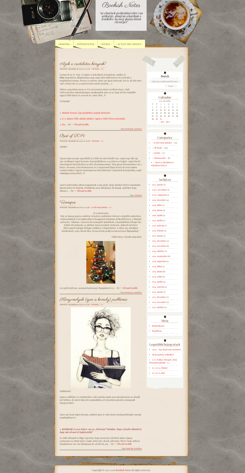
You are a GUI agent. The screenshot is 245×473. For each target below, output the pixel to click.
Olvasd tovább (81, 124)
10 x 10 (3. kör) (158, 372)
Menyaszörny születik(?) (163, 354)
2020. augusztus (159, 194)
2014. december (159, 240)
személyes (138, 129)
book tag (129, 448)
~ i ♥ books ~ (95, 69)
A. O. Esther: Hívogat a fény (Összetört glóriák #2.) (163, 361)
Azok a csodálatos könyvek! (83, 64)
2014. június (157, 271)
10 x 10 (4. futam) (159, 367)
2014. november (159, 245)
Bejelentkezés (158, 325)
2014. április (157, 281)
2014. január (157, 291)
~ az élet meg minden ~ (129, 44)
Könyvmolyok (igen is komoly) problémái (93, 300)
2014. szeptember (160, 256)
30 (157, 119)
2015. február (158, 230)
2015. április (157, 220)
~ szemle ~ (157, 152)
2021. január (157, 184)
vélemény (138, 195)
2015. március (158, 225)
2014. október (158, 251)
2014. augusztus (159, 261)
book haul (129, 129)
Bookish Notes (121, 5)
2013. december (159, 297)
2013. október (158, 307)
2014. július (157, 266)
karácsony (129, 292)
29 (153, 119)
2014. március (158, 286)
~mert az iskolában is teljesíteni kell (162, 164)
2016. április (157, 215)
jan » (168, 121)
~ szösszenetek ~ (159, 157)
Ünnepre (68, 202)
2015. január (157, 235)
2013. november (159, 302)
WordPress (156, 330)
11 (164, 110)
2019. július (157, 205)
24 (161, 116)
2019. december (159, 199)
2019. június (157, 210)
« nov (161, 121)
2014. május (157, 276)
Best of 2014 (72, 136)
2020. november (159, 189)
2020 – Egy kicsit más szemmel (166, 349)
